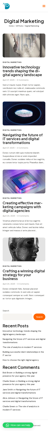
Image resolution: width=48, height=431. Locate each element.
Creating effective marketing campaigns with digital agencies (23, 207)
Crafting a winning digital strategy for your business (24, 275)
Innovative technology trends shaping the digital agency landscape (22, 71)
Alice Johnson (9, 398)
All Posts (19, 26)
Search (6, 310)
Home (11, 26)
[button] (18, 425)
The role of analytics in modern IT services (22, 347)
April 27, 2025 (9, 80)
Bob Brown (7, 372)
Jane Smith (8, 389)
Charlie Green (9, 381)
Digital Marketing (12, 62)
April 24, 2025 (9, 216)
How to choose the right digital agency (21, 360)
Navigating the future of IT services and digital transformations (23, 139)
